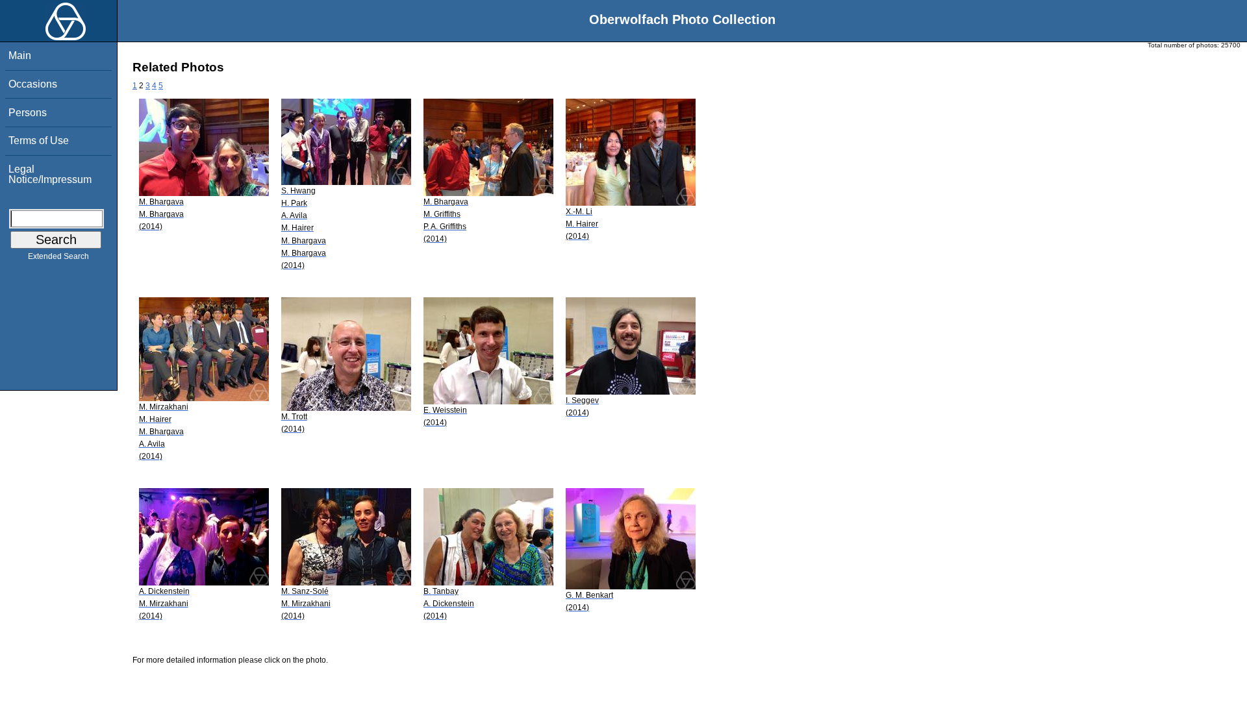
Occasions (32, 84)
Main (19, 55)
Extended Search (58, 256)
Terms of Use (38, 140)
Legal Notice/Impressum (50, 174)
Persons (27, 112)
